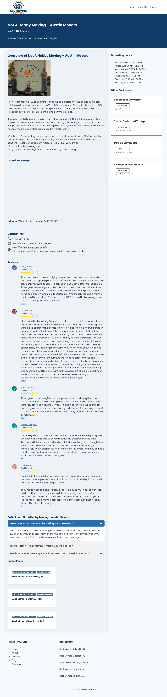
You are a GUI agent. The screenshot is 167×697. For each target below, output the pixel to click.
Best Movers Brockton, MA (28, 621)
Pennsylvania (43, 572)
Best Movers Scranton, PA (28, 576)
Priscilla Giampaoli (29, 424)
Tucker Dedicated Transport (131, 121)
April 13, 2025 (26, 269)
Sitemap (16, 664)
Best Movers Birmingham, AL (74, 662)
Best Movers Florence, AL (72, 669)
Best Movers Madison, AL (72, 655)
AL (118, 109)
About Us (142, 7)
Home (132, 7)
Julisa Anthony (27, 387)
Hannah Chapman (29, 465)
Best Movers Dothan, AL (71, 675)
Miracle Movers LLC (125, 143)
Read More (123, 106)
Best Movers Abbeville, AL (72, 649)
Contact (153, 7)
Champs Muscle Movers (128, 164)
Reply (23, 303)
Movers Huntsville (126, 152)
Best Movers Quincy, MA (27, 599)
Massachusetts (44, 595)
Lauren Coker (26, 310)
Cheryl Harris (26, 266)
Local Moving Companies (24, 572)
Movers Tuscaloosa (127, 109)
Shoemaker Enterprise (127, 99)
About (15, 652)
